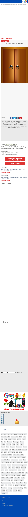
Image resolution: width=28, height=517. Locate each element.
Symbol (10, 485)
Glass (8, 460)
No (16, 470)
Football (23, 457)
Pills (23, 472)
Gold (12, 460)
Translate (6, 374)
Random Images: (5, 413)
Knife (13, 465)
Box (2, 439)
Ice (2, 465)
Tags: (3, 430)
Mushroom (11, 470)
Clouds (21, 444)
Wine (7, 490)
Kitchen (9, 465)
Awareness (3, 434)
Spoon (17, 483)
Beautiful (20, 434)
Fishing (10, 457)
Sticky (2, 485)
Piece (19, 472)
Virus (6, 488)
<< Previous (5, 41)
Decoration (18, 449)
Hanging (7, 462)
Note (19, 470)
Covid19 (25, 447)
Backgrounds (22, 4)
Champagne (16, 442)
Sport (21, 483)
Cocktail (3, 447)
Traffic (16, 485)
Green (20, 460)
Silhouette (16, 480)
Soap (13, 483)
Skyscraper (4, 483)
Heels (18, 462)
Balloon (15, 434)
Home (3, 4)
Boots (16, 437)
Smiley (9, 483)
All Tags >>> (4, 493)
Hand (2, 462)
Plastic (2, 475)
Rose (19, 477)
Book (12, 437)
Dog (2, 452)
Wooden (13, 144)
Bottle (20, 437)
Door (5, 452)
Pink (26, 472)
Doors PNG (9, 39)
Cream (2, 449)
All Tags (4, 501)
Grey (24, 460)
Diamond (24, 449)
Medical (18, 467)
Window (3, 490)
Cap (2, 442)
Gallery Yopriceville (12, 4)
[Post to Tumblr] (17, 118)
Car (5, 442)
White (25, 488)
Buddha (19, 439)
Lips (6, 467)
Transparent (22, 485)
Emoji (20, 452)
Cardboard (9, 442)
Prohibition (12, 475)
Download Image (15, 163)
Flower (18, 457)
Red (7, 477)
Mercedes (23, 467)
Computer (12, 447)
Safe (2, 480)
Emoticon (3, 454)
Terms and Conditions (7, 505)
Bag (8, 434)
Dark (13, 449)
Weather (15, 488)
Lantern (17, 465)
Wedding (21, 488)
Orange (2, 472)
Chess (21, 442)
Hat (11, 462)
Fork (2, 460)
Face (18, 454)
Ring (15, 477)
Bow (24, 437)
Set (5, 480)
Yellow (19, 490)
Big (2, 437)
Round (22, 477)
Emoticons (9, 454)
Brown (9, 439)
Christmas (8, 444)
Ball (11, 434)
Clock (13, 444)
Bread (5, 439)
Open (23, 470)
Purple (24, 475)
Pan (15, 472)
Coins (7, 447)
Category (4, 322)
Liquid (9, 467)
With (11, 490)
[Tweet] (14, 118)
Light (2, 467)
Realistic (3, 477)
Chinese (3, 444)
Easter (13, 452)
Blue (9, 437)
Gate (7, 144)
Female (3, 457)
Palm (12, 472)
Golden (16, 460)
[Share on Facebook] (11, 118)
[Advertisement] (14, 21)
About (3, 503)
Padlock (8, 472)
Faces (21, 454)
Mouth (6, 470)
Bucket (14, 439)
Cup (10, 449)
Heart (14, 462)
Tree (2, 488)
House (25, 462)
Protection (18, 475)
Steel (25, 483)
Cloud (17, 444)
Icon (5, 465)
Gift (5, 460)
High (22, 462)
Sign (12, 480)
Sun (6, 485)
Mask (13, 467)
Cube (6, 449)
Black (5, 437)
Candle (23, 439)
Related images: (6, 183)
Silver (21, 480)
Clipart (3, 39)
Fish (7, 457)
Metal (2, 470)
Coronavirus (19, 447)
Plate (7, 475)
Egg (17, 452)
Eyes (14, 454)
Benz (25, 434)
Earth (9, 452)
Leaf (26, 465)
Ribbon (11, 477)
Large (22, 465)
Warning (10, 488)
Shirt (8, 480)
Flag (15, 457)
